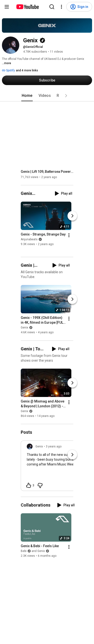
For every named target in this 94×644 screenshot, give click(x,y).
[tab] (27, 95)
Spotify (10, 70)
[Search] (52, 7)
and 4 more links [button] (27, 70)
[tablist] (47, 95)
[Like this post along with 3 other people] (29, 485)
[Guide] (7, 7)
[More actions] (69, 235)
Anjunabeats (29, 239)
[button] (66, 95)
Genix (24, 327)
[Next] (72, 216)
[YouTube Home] (27, 6)
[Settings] (61, 7)
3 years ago (53, 446)
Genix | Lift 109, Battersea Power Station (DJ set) (47, 171)
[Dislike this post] (40, 485)
